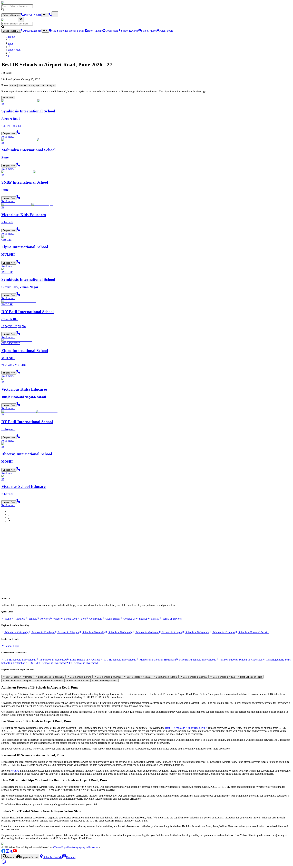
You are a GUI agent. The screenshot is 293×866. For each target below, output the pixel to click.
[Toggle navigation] (55, 14)
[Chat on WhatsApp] (3, 863)
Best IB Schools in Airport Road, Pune (186, 727)
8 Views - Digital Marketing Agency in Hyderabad (75, 847)
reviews (15, 770)
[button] (146, 7)
